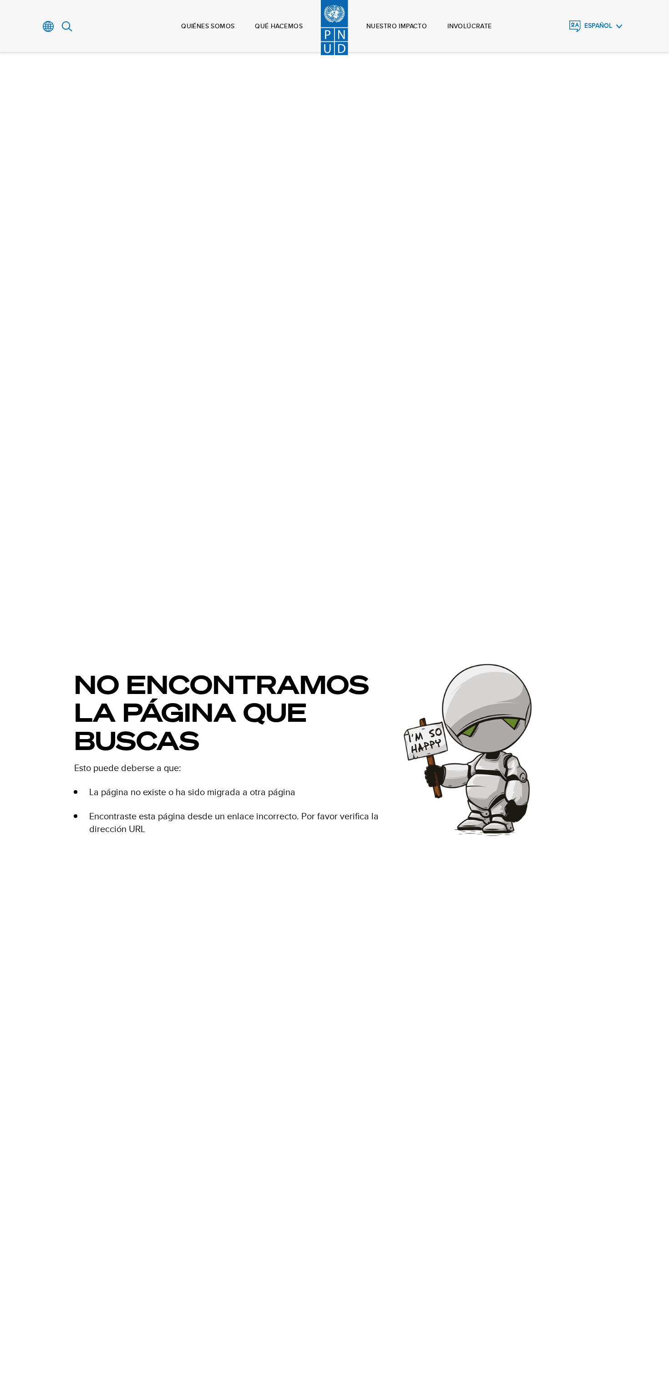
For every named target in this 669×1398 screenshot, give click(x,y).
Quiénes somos (207, 26)
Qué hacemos (279, 26)
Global (48, 26)
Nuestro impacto (396, 26)
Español (598, 26)
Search (67, 26)
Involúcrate (469, 26)
